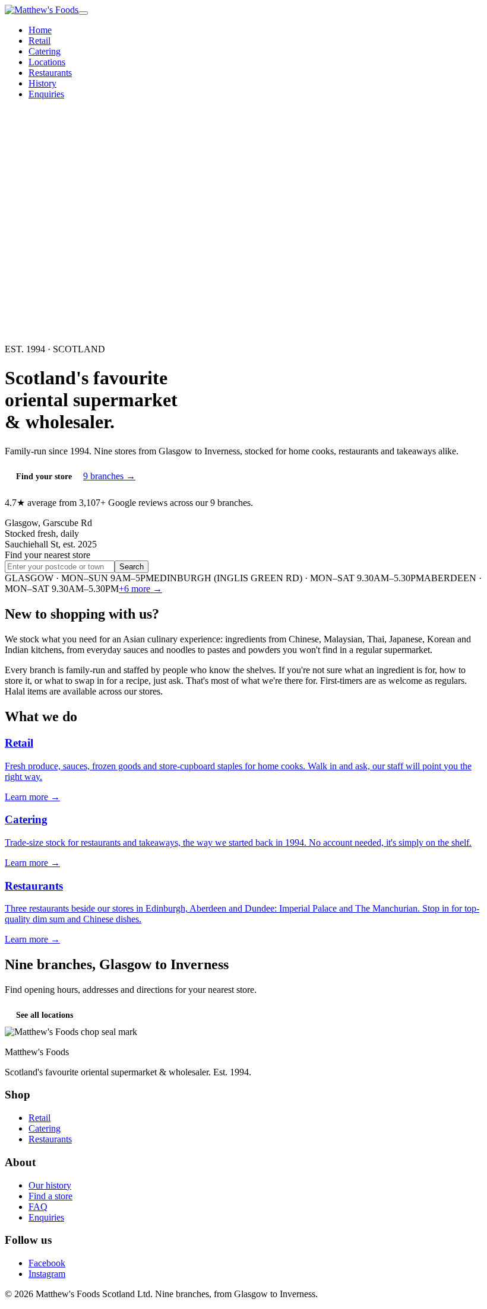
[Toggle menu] (83, 13)
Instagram (47, 1274)
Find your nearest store (47, 555)
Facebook (47, 1263)
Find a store (50, 1196)
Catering (45, 51)
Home (40, 30)
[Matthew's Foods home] (41, 10)
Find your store (44, 476)
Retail (39, 41)
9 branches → (109, 476)
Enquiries (46, 94)
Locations (47, 62)
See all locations (44, 1015)
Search (131, 566)
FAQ (38, 1207)
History (42, 83)
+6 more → (140, 589)
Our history (50, 1185)
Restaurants (50, 73)
